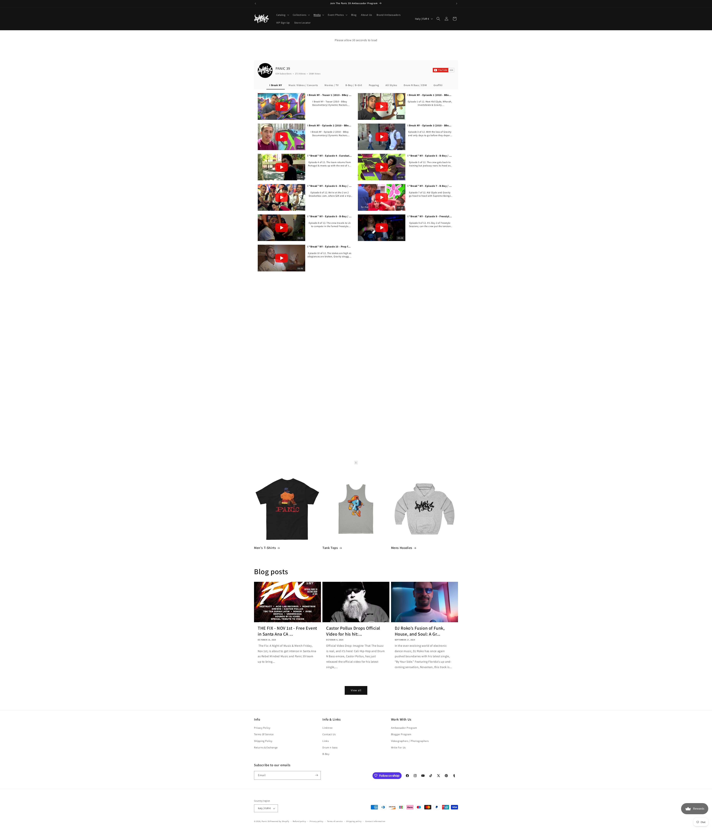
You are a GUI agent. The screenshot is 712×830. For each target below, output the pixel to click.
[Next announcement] (457, 3)
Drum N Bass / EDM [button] (415, 85)
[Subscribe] (316, 775)
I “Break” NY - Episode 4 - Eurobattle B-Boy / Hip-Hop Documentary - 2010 (329, 155)
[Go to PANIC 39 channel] (265, 70)
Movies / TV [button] (331, 85)
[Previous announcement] (255, 3)
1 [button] (356, 462)
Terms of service (335, 821)
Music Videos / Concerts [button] (303, 85)
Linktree (327, 727)
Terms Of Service (264, 734)
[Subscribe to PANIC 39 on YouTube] (443, 70)
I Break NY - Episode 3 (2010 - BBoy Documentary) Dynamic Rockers (430, 125)
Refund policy (299, 821)
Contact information (375, 821)
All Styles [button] (391, 85)
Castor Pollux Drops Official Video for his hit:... (353, 631)
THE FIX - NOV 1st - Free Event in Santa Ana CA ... (287, 631)
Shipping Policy (263, 740)
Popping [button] (374, 85)
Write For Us (398, 747)
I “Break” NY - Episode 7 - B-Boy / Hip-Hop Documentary (430, 186)
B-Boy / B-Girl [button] (353, 85)
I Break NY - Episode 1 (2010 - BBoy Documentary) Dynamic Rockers (430, 95)
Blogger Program (401, 734)
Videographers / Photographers (410, 740)
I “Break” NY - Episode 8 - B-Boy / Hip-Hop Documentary (329, 216)
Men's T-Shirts (265, 548)
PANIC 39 (283, 68)
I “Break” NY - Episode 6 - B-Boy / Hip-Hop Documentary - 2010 (329, 186)
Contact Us (329, 734)
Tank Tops (330, 548)
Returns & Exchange (266, 747)
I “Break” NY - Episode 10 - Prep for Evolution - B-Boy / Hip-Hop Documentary (329, 246)
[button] (282, 15)
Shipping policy (354, 821)
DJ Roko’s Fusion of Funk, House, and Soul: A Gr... (420, 631)
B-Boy (325, 754)
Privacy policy (316, 821)
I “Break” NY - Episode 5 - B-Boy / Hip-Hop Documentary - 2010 (430, 155)
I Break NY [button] (275, 85)
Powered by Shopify (279, 821)
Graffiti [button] (438, 85)
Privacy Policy (262, 727)
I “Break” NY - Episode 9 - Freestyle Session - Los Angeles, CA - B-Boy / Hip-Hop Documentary (430, 216)
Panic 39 (266, 821)
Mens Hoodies (401, 548)
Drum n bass (330, 747)
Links (325, 740)
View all (356, 690)
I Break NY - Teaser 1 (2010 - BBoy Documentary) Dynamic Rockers (329, 95)
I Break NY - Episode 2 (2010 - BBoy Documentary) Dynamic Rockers (329, 125)
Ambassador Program (404, 727)
